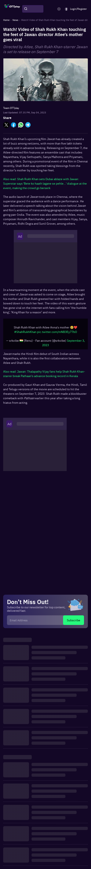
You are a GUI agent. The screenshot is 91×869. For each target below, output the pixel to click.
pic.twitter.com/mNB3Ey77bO (57, 332)
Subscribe (73, 620)
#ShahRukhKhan (25, 332)
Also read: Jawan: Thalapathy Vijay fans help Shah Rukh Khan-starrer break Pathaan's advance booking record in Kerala (44, 373)
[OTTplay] (12, 9)
